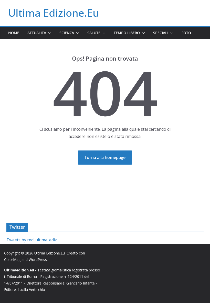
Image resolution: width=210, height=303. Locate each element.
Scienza (66, 32)
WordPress (38, 259)
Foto (186, 32)
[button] (48, 32)
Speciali (160, 32)
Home (13, 32)
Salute (93, 32)
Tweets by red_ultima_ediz (31, 240)
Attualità (36, 32)
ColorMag (12, 259)
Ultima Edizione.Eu (53, 13)
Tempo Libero (127, 32)
